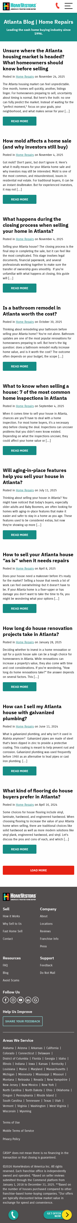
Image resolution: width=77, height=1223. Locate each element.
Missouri (58, 1074)
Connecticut (26, 1053)
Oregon (7, 1095)
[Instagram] (13, 1000)
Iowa (32, 1064)
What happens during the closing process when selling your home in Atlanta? (35, 225)
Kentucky (58, 1064)
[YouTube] (20, 1000)
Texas (47, 1100)
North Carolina (12, 1090)
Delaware (44, 1053)
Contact (8, 939)
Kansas (43, 1064)
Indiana (20, 1064)
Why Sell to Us (12, 924)
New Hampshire (57, 1079)
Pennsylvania (24, 1095)
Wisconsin (9, 1111)
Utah (58, 1100)
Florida (36, 1058)
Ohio (49, 1090)
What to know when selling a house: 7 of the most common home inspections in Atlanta (36, 392)
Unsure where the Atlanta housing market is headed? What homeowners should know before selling (33, 59)
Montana (8, 1079)
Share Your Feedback (22, 1021)
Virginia (22, 1106)
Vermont (8, 1106)
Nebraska (24, 1079)
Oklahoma (62, 1090)
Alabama (8, 1048)
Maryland (36, 1069)
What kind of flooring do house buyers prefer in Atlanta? (38, 793)
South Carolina (12, 1100)
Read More (19, 121)
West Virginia (58, 1106)
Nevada (38, 1079)
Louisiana (9, 1069)
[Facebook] (5, 1000)
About (43, 916)
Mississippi (42, 1074)
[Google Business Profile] (35, 1000)
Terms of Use (11, 1122)
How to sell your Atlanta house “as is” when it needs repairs (38, 557)
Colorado (8, 1053)
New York (48, 1085)
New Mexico (30, 1085)
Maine (23, 1069)
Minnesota (25, 1074)
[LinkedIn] (28, 1000)
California (52, 1048)
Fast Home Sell (12, 931)
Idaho (62, 1058)
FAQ (5, 965)
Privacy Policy (11, 1139)
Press (43, 946)
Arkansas (36, 1048)
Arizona (22, 1048)
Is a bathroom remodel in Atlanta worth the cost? (32, 310)
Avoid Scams (11, 980)
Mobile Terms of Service (18, 1131)
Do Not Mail (47, 973)
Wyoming (25, 1111)
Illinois (7, 1064)
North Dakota (33, 1090)
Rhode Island (45, 1095)
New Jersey (10, 1085)
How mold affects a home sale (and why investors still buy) (37, 143)
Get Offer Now (54, 1215)
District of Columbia (15, 1058)
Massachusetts (55, 1069)
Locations (46, 924)
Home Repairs (25, 76)
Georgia (50, 1058)
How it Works (11, 916)
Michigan (8, 1074)
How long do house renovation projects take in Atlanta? (38, 631)
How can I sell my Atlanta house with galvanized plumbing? (32, 712)
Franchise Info (49, 939)
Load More (38, 870)
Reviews (45, 931)
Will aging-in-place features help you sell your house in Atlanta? (34, 476)
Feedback (46, 965)
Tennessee (33, 1100)
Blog (5, 973)
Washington (38, 1106)
